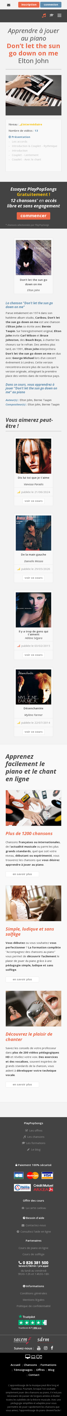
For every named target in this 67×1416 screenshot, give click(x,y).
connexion (51, 4)
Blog (51, 1370)
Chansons (30, 1365)
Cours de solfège (33, 1254)
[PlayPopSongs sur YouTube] (37, 1348)
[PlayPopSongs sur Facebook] (50, 1348)
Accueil (15, 1365)
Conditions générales (33, 1293)
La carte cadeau (35, 1208)
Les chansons (35, 1137)
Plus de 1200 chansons (29, 833)
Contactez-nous (35, 1225)
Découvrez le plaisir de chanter (29, 1036)
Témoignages (23, 1370)
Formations (48, 1365)
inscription (28, 4)
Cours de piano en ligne (33, 1248)
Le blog (35, 1149)
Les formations (35, 1143)
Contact (33, 1375)
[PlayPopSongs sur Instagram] (44, 1348)
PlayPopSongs (9, 15)
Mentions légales (33, 1300)
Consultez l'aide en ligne (35, 1231)
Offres (40, 1370)
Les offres (35, 1130)
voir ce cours (34, 501)
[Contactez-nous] (9, 4)
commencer (33, 215)
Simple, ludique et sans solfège (30, 931)
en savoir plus (22, 874)
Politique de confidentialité (34, 1306)
